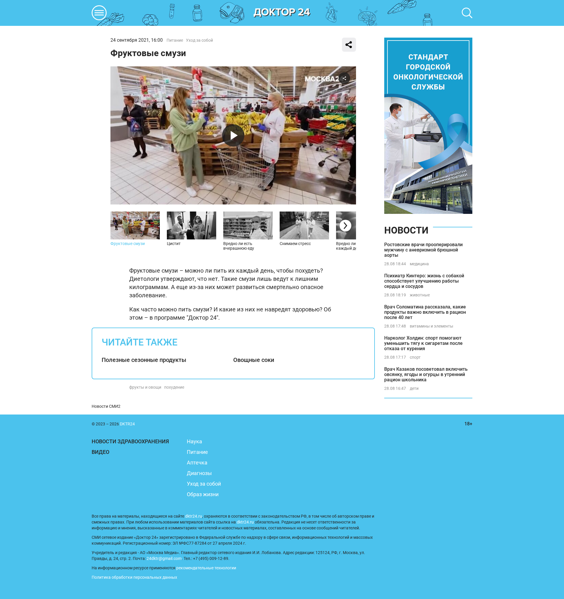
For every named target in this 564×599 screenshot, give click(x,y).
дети (414, 388)
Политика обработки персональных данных (134, 577)
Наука (194, 441)
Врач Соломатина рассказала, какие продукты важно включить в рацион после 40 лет (425, 312)
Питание (175, 40)
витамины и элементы (431, 326)
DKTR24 (282, 13)
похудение (174, 387)
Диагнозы (199, 473)
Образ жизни (203, 494)
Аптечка (197, 462)
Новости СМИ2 (106, 406)
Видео (100, 452)
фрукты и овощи (145, 387)
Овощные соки (253, 359)
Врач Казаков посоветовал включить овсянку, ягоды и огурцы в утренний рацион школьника (426, 374)
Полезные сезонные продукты (144, 359)
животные (420, 295)
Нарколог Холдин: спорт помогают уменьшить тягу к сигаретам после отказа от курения (423, 343)
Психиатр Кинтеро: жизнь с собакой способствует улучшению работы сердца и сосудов (424, 281)
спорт (415, 357)
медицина (419, 263)
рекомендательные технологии (206, 568)
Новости (406, 230)
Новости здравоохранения (130, 441)
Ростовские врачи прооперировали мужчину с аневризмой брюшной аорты (423, 250)
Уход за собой (199, 40)
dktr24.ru (193, 516)
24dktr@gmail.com (164, 558)
